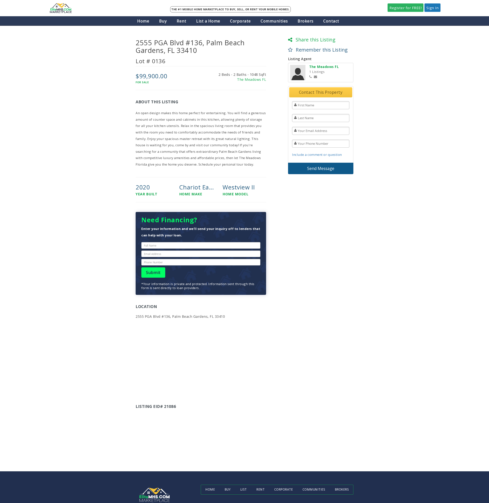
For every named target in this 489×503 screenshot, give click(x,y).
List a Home (208, 21)
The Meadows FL (251, 79)
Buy (163, 21)
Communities (274, 21)
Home (143, 21)
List (243, 490)
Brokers (305, 21)
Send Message (320, 168)
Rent (181, 21)
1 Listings (317, 72)
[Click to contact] (315, 76)
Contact (331, 21)
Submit (153, 272)
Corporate (240, 21)
